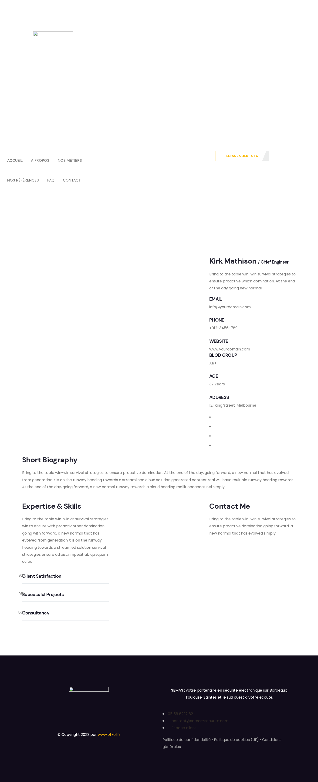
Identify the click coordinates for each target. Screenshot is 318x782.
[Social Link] (216, 417)
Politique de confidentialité (186, 739)
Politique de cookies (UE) (236, 739)
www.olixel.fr (109, 734)
